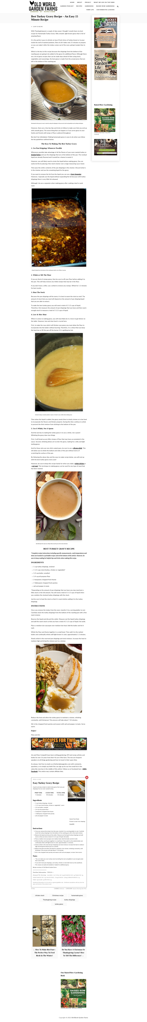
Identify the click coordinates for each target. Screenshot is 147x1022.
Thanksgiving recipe (49, 900)
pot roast (35, 466)
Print (76, 799)
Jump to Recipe (38, 26)
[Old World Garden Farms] (43, 6)
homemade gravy (77, 895)
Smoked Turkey (36, 155)
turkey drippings (69, 900)
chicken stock (39, 895)
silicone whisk (77, 448)
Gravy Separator (76, 174)
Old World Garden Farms (79, 1017)
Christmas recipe (57, 895)
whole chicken (79, 463)
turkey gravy (59, 904)
